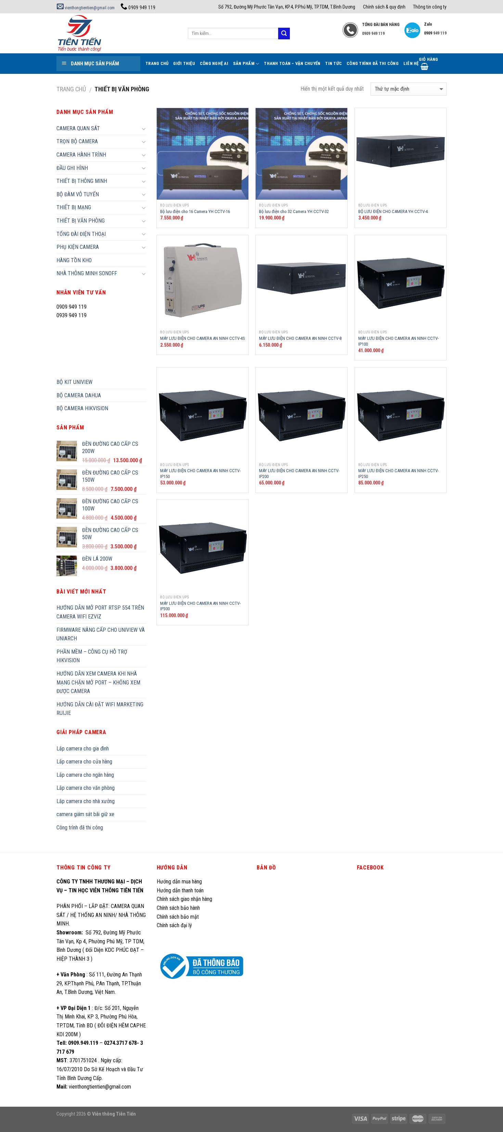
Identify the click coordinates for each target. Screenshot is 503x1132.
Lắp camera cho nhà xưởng (85, 801)
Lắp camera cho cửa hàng (84, 761)
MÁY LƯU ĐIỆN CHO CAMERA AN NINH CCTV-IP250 (398, 473)
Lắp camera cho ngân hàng (85, 775)
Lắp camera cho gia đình (82, 748)
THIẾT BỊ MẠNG (73, 207)
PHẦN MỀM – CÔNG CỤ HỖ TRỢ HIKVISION (91, 656)
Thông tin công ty (430, 7)
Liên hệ (411, 63)
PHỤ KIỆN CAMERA (77, 247)
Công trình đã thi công (373, 63)
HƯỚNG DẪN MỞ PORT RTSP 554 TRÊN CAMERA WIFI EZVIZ (100, 612)
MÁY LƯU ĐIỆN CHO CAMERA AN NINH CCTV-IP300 (200, 606)
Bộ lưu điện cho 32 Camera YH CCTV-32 (294, 211)
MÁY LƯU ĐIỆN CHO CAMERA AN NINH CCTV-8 (300, 338)
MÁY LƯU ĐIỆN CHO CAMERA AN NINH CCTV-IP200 (299, 473)
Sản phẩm (244, 63)
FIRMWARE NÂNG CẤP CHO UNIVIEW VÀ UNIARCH (100, 634)
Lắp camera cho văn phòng (85, 788)
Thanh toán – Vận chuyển (292, 63)
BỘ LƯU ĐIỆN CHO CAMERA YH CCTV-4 (393, 211)
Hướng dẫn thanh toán (180, 890)
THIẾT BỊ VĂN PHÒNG (80, 220)
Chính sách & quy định (384, 7)
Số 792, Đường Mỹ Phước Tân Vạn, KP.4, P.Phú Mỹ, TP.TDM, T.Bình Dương (286, 7)
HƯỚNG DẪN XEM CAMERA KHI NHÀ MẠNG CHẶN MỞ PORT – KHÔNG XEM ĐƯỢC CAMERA (98, 682)
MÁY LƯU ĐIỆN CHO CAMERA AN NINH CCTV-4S (202, 338)
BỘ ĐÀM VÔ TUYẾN (77, 194)
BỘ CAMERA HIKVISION (82, 408)
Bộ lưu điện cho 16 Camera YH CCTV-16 (195, 211)
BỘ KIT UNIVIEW (74, 382)
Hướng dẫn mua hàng (179, 881)
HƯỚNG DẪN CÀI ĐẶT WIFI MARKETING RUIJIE (99, 709)
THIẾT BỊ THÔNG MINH (81, 181)
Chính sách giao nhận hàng (184, 899)
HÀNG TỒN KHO (74, 260)
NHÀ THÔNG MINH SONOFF (86, 273)
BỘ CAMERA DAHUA (78, 395)
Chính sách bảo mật (178, 917)
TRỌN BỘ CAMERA (77, 141)
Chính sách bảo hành (178, 908)
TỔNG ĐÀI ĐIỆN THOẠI (81, 234)
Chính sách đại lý (175, 925)
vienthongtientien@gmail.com (89, 7)
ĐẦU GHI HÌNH (72, 168)
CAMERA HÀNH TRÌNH (81, 154)
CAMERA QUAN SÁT (78, 128)
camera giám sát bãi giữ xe (85, 814)
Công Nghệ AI (214, 63)
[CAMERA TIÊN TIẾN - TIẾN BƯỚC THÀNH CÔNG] (117, 33)
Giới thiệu (184, 63)
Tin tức (333, 63)
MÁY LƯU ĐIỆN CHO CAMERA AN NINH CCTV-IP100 (398, 341)
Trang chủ (71, 89)
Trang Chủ (156, 63)
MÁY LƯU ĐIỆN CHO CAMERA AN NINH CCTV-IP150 (200, 473)
